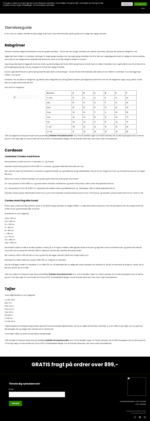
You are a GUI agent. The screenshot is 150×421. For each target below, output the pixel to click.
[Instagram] (135, 417)
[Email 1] (145, 417)
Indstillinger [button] (127, 4)
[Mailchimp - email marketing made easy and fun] (58, 405)
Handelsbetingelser (127, 401)
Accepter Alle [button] (140, 4)
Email (12, 389)
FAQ (137, 401)
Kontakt (143, 401)
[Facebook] (140, 417)
